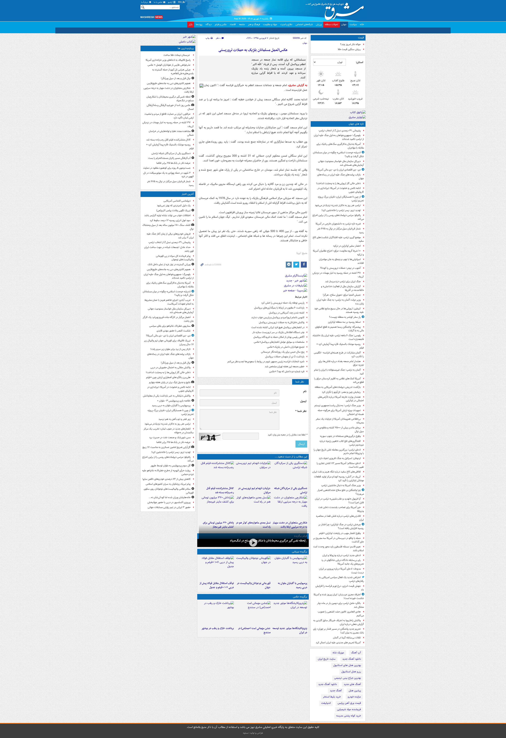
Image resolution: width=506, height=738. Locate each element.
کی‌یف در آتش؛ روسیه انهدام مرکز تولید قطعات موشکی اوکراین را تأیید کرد (339, 478)
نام (304, 391)
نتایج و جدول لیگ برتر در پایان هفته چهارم (170, 382)
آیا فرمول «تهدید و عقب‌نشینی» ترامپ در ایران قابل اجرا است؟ (339, 500)
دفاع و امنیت (286, 24)
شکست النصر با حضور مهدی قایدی (174, 331)
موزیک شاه (338, 653)
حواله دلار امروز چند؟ (350, 44)
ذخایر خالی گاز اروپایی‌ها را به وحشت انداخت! (338, 183)
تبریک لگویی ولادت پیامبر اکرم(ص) (173, 210)
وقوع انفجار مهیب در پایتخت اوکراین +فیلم (340, 533)
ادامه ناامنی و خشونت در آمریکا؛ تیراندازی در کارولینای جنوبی (340, 190)
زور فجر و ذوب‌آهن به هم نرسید (175, 419)
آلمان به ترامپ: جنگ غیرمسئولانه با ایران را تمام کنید (339, 372)
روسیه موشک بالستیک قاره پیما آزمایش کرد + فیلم (340, 346)
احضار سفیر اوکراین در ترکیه (347, 246)
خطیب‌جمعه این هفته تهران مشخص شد (284, 366)
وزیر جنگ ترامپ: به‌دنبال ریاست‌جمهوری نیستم (337, 405)
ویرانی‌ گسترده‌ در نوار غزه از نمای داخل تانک (169, 264)
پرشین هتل (355, 691)
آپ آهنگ (356, 653)
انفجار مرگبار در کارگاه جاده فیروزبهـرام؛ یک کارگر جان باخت (168, 319)
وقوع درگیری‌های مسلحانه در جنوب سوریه (340, 436)
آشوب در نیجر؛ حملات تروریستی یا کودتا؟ (340, 268)
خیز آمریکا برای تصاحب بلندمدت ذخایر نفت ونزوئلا (341, 509)
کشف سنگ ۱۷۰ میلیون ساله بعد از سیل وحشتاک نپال (168, 227)
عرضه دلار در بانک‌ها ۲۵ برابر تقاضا (173, 163)
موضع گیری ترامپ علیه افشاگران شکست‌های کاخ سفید (338, 239)
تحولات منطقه (331, 24)
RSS (180, 2)
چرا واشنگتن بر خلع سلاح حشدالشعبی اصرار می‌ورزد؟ (340, 492)
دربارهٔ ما (145, 2)
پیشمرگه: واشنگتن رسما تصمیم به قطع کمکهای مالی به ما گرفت (339, 329)
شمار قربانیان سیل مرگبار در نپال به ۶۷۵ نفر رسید (340, 230)
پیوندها (199, 24)
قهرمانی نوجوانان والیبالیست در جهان (253, 585)
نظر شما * (300, 411)
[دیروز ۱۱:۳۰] (216, 507)
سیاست (353, 24)
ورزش (319, 24)
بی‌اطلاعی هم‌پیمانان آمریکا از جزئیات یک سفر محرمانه (340, 421)
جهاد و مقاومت (270, 24)
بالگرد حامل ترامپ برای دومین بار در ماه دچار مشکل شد (340, 605)
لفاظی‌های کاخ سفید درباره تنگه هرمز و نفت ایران (336, 472)
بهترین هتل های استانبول (347, 665)
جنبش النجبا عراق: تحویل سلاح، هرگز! (342, 295)
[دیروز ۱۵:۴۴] (252, 473)
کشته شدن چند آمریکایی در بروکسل (286, 313)
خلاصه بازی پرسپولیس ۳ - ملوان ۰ (174, 401)
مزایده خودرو (354, 697)
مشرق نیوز (336, 10)
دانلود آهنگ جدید (351, 659)
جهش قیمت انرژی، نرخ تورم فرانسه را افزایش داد (339, 588)
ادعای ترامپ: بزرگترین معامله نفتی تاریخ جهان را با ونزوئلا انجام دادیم (339, 451)
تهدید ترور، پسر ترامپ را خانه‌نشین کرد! (341, 210)
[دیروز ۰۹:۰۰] (216, 613)
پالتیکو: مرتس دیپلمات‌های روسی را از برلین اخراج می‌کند (338, 217)
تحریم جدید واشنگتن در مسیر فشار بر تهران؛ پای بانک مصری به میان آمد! (338, 631)
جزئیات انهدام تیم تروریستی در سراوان (254, 490)
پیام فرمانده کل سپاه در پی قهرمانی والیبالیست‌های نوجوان (175, 258)
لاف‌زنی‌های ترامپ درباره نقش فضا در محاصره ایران (340, 518)
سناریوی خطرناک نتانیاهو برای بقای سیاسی (170, 326)
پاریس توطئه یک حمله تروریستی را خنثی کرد (282, 303)
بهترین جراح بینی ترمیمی (347, 678)
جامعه (242, 24)
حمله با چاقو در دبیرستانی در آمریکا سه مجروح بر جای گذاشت (338, 540)
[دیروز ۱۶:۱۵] (253, 542)
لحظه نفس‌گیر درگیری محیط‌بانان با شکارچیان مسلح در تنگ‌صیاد (268, 540)
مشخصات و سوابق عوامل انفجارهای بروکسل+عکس (279, 342)
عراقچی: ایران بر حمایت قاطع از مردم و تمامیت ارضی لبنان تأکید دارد (169, 116)
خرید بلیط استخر (332, 697)
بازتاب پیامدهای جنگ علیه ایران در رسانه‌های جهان (340, 176)
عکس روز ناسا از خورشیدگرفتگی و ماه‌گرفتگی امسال (170, 107)
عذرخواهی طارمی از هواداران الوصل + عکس (169, 65)
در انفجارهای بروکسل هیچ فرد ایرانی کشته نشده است (277, 327)
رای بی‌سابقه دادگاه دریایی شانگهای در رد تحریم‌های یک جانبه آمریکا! (342, 562)
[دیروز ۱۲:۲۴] (289, 507)
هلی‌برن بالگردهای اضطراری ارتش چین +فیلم (168, 377)
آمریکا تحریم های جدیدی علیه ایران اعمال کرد (338, 642)
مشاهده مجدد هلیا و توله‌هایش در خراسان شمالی (171, 133)
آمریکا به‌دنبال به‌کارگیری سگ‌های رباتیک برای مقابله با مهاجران (340, 146)
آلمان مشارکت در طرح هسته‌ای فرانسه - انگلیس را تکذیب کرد (339, 354)
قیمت (361, 38)
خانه (362, 24)
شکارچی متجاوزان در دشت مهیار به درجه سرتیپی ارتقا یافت (168, 90)
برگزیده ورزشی (299, 552)
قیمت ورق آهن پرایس (349, 703)
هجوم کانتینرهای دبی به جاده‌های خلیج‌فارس (169, 83)
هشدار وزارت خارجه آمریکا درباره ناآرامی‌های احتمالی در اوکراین (341, 399)
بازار (191, 24)
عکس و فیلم (221, 24)
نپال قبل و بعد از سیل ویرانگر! (176, 78)
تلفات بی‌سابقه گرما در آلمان (347, 638)
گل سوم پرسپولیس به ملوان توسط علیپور (171, 465)
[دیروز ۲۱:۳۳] (289, 568)
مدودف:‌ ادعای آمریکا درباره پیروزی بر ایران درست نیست (341, 570)
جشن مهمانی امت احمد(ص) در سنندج (254, 630)
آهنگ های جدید (352, 684)
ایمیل (303, 401)
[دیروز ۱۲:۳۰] (216, 473)
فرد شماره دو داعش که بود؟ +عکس (286, 371)
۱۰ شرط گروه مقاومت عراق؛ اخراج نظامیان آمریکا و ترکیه (338, 252)
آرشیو (170, 2)
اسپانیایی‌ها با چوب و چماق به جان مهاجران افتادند (341, 261)
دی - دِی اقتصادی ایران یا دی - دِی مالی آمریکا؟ (338, 170)
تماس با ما (158, 2)
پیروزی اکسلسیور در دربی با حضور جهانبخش (169, 502)
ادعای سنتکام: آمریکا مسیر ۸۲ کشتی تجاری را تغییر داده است (340, 465)
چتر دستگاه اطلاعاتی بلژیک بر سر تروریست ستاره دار (278, 332)
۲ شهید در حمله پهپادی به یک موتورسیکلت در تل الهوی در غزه (168, 175)
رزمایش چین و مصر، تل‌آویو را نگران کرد (341, 392)
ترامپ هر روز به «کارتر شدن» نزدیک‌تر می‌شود (338, 205)
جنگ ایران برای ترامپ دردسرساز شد (343, 281)
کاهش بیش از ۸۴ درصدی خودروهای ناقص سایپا (167, 479)
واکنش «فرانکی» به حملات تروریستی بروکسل (281, 322)
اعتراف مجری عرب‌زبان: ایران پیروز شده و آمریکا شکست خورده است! (339, 596)
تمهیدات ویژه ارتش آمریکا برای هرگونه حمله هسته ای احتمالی (341, 412)
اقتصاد (233, 24)
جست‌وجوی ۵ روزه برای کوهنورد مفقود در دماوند (167, 168)
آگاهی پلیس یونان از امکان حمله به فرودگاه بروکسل (278, 337)
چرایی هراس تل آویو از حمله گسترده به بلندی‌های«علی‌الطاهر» (173, 71)
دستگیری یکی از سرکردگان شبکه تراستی (290, 490)
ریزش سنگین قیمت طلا (349, 49)
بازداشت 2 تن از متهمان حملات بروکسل (284, 357)
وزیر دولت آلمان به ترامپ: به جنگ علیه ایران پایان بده (340, 302)
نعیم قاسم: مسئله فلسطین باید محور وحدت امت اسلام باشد (338, 548)
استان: (359, 62)
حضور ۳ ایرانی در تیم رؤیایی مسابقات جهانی (169, 507)
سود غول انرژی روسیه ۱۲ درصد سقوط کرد (170, 220)
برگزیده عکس (300, 597)
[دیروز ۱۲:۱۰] (252, 507)
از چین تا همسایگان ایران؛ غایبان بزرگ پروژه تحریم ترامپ (341, 198)
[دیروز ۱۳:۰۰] (252, 613)
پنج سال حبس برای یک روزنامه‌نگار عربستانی (282, 352)
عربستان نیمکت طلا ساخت (177, 55)
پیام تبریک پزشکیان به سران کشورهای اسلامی (168, 484)
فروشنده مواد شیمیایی (349, 709)
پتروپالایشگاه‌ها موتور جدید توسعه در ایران (290, 630)
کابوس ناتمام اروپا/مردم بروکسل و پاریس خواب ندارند (277, 317)
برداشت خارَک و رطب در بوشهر (217, 628)
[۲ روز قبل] (216, 568)
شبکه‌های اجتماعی (304, 24)
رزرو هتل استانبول (351, 672)
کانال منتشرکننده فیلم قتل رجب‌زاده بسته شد (220, 490)
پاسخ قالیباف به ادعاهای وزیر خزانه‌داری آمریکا (168, 60)
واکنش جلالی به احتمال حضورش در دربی (170, 367)
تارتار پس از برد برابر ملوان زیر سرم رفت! (170, 349)
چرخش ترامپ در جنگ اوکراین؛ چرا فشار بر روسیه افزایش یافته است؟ (341, 526)
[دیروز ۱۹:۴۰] (252, 568)
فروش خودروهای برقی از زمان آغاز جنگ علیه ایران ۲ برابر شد (170, 235)
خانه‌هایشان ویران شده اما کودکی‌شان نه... (170, 497)
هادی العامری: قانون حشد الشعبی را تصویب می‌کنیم (341, 613)
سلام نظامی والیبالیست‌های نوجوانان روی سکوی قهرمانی (169, 491)
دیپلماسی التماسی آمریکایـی (177, 201)
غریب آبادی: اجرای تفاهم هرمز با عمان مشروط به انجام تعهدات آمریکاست (169, 302)
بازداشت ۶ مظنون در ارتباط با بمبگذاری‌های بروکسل (279, 308)
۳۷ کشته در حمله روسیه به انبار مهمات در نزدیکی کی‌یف (338, 275)
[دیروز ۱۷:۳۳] (289, 473)
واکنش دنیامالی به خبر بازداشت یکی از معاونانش (167, 396)
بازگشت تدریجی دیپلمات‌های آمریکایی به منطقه (338, 387)
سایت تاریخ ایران (326, 659)
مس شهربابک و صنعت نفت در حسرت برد (170, 437)
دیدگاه (209, 24)
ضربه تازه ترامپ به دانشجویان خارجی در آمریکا (338, 224)
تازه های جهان (356, 124)
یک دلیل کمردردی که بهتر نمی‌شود (174, 205)
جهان (343, 24)
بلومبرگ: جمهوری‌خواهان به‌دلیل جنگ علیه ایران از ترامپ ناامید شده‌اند (339, 137)
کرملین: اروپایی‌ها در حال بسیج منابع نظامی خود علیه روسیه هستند (339, 310)
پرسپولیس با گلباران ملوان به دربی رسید (292, 585)
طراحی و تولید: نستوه (253, 733)
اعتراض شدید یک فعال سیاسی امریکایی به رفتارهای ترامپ (341, 579)
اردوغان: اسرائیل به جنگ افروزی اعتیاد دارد (340, 458)
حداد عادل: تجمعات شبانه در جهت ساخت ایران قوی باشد (169, 249)
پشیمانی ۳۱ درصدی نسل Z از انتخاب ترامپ (340, 130)
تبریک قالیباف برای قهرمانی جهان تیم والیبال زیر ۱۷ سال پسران (169, 342)
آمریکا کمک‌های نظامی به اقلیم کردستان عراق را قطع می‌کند (339, 380)
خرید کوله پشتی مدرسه (348, 716)
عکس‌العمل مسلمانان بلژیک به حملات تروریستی (253, 50)
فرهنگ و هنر (254, 24)
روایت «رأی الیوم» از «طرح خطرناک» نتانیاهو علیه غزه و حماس (168, 472)
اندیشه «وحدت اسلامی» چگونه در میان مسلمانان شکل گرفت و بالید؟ (338, 154)
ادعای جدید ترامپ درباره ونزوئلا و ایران (341, 555)
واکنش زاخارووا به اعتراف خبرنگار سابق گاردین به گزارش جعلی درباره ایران (338, 622)
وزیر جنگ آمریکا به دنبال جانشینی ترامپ (341, 485)
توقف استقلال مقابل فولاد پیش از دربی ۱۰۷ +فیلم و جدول (216, 585)
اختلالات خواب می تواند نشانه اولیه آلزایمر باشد (167, 215)
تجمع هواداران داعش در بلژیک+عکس (285, 347)
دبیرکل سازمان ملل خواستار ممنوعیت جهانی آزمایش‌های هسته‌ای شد (341, 163)
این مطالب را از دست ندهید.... (291, 457)
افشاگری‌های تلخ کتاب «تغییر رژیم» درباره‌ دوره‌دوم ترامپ (342, 443)
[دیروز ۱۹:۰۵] (289, 613)
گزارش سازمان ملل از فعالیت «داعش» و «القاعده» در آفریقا (342, 288)
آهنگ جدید (336, 691)
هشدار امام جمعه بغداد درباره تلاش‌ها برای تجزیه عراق (341, 363)
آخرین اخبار (188, 194)
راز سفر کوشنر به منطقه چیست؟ (345, 317)
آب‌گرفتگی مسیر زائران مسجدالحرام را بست (169, 158)
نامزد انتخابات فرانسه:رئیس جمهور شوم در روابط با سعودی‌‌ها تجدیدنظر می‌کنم (266, 361)
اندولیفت (326, 703)
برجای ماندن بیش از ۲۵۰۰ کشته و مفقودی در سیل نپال (340, 429)
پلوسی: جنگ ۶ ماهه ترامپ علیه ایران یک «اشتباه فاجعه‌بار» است (338, 337)
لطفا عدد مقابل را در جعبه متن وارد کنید (287, 435)
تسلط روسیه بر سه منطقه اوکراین (344, 322)
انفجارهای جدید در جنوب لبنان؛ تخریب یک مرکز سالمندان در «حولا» (169, 430)
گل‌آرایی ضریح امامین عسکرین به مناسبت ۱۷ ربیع (167, 447)
